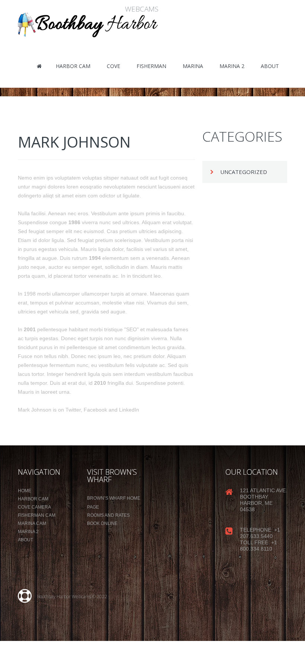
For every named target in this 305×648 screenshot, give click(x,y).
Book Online (102, 523)
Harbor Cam (33, 499)
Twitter (73, 410)
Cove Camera (34, 507)
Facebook (95, 410)
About (25, 539)
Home (24, 490)
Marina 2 (28, 531)
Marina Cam (32, 523)
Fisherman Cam (36, 515)
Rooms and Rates (108, 515)
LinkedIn (129, 410)
